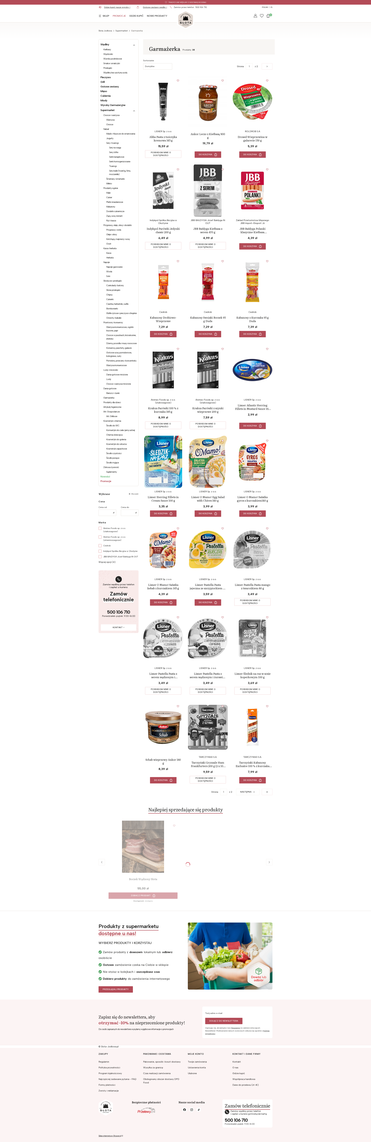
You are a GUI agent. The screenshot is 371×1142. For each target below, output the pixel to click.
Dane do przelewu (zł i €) (245, 1085)
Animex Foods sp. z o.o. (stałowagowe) (114, 530)
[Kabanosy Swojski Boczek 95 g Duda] (208, 282)
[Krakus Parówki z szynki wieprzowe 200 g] (208, 370)
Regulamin (235, 1028)
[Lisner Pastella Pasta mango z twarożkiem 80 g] (252, 549)
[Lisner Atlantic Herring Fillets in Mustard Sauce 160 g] (252, 370)
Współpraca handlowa (243, 1079)
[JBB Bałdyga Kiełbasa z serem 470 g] (208, 190)
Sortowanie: (148, 60)
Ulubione (192, 1073)
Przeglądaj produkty (116, 989)
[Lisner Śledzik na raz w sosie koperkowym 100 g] (252, 638)
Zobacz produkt (141, 895)
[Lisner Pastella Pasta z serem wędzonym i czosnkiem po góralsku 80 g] (163, 638)
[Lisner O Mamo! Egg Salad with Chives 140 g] (208, 462)
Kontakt (236, 1061)
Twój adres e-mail (213, 1013)
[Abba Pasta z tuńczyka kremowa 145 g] (163, 102)
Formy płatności (107, 1085)
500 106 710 (201, 7)
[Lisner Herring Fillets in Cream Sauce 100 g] (163, 462)
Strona (240, 66)
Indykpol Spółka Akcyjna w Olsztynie (120, 551)
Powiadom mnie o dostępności (161, 154)
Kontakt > (118, 627)
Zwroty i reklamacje (109, 1090)
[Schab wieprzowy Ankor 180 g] (163, 727)
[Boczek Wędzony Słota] (143, 847)
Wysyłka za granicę (153, 1067)
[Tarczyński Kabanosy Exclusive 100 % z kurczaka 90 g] (252, 727)
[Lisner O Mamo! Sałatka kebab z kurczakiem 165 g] (163, 549)
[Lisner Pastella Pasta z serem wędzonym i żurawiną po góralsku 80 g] (208, 638)
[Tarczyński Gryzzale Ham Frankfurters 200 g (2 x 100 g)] (208, 727)
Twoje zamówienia (197, 1061)
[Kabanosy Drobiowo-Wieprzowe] (163, 282)
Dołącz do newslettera (223, 1021)
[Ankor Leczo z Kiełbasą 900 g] (208, 102)
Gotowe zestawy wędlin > (155, 7)
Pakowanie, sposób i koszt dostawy (162, 1061)
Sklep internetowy (110, 1136)
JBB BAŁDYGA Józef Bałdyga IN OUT (120, 556)
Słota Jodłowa (105, 31)
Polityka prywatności (109, 1067)
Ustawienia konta (197, 1067)
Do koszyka (205, 154)
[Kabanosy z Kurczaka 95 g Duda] (252, 282)
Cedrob (107, 545)
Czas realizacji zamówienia (157, 1073)
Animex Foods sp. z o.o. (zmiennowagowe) (114, 538)
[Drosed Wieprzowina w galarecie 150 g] (252, 102)
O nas (235, 1067)
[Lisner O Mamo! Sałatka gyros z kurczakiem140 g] (252, 462)
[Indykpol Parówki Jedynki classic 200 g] (163, 190)
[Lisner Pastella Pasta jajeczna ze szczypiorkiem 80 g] (208, 549)
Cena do (125, 507)
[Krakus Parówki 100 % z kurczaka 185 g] (163, 370)
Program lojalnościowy (110, 1073)
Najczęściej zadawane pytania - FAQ (117, 1079)
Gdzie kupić (238, 1073)
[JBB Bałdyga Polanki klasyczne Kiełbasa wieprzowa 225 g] (252, 190)
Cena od (103, 507)
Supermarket (122, 31)
